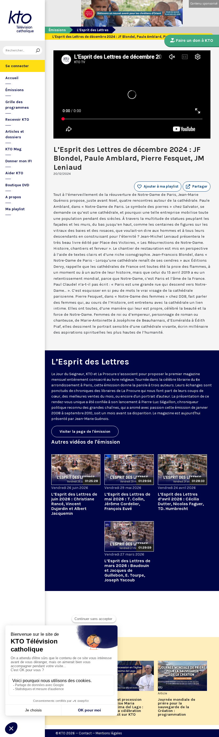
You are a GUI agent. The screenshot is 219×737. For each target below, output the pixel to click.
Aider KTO (14, 173)
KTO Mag (13, 149)
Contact (85, 733)
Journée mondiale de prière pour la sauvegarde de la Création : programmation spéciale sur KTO (176, 707)
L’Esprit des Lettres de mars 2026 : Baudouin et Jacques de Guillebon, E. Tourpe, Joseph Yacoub (127, 570)
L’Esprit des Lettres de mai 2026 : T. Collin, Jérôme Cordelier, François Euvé (127, 501)
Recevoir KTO (17, 119)
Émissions (14, 90)
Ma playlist (15, 209)
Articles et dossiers (14, 134)
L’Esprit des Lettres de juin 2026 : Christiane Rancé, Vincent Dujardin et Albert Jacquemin (74, 504)
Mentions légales (109, 733)
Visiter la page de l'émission (85, 431)
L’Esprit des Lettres (92, 30)
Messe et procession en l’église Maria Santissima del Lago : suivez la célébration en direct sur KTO (123, 707)
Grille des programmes (17, 105)
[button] (196, 186)
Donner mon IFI (18, 161)
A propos (13, 197)
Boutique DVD (17, 185)
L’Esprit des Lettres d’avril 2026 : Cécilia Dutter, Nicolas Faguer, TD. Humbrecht (181, 501)
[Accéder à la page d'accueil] (22, 20)
